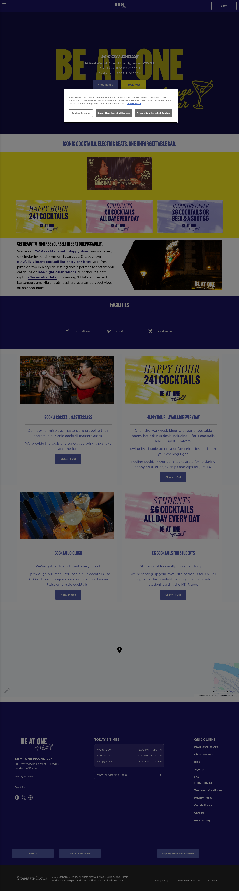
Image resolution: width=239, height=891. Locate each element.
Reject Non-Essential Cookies (113, 113)
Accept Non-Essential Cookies (153, 113)
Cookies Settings (81, 113)
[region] (121, 106)
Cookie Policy (134, 103)
